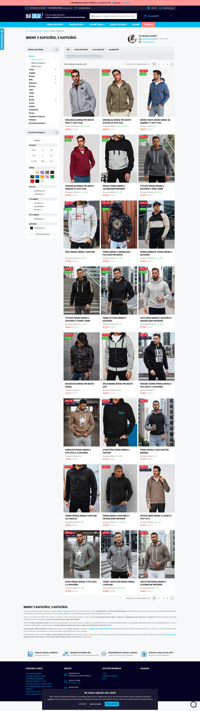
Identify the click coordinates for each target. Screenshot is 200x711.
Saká (31, 90)
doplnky (48, 619)
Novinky (136, 24)
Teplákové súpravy (37, 116)
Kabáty (32, 106)
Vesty (31, 96)
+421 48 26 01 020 (75, 683)
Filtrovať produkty (36, 132)
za (153, 16)
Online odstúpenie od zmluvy (37, 694)
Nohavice (33, 83)
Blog (104, 679)
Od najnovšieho (81, 50)
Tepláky (32, 73)
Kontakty (29, 689)
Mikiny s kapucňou (38, 60)
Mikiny (46, 31)
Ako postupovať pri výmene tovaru (39, 684)
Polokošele (34, 110)
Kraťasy (32, 86)
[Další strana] (172, 64)
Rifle (31, 80)
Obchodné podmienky (34, 673)
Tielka (32, 93)
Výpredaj (148, 24)
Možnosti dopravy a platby (36, 681)
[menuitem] (56, 24)
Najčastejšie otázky (33, 692)
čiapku (105, 613)
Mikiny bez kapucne (38, 63)
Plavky (32, 113)
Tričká (32, 70)
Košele (32, 76)
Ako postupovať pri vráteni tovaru (39, 686)
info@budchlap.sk (84, 8)
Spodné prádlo (96, 24)
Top (68, 50)
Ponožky (33, 120)
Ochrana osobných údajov (36, 676)
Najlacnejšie (98, 50)
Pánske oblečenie (55, 24)
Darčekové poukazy (37, 123)
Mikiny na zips (36, 66)
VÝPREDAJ (127, 3)
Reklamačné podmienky (35, 679)
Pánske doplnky (76, 24)
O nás (104, 673)
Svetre (32, 103)
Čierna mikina (170, 634)
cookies (50, 699)
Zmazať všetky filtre (43, 234)
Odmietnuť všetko (95, 704)
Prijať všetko (111, 704)
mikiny (109, 625)
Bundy (32, 100)
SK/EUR (153, 8)
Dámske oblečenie (118, 24)
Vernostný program (109, 676)
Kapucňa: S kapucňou (92, 56)
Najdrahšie (114, 50)
